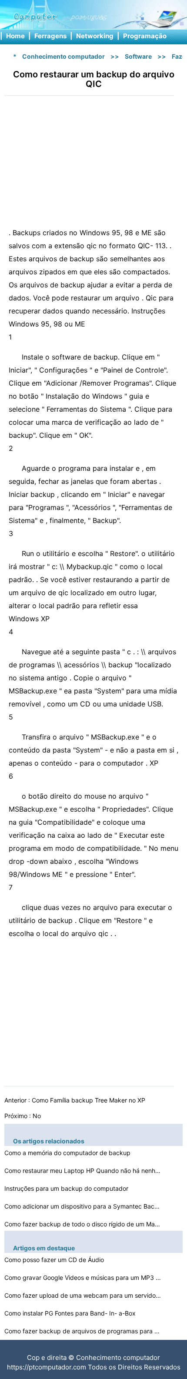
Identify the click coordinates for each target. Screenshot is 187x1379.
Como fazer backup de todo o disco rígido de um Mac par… (82, 1224)
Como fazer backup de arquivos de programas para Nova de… (82, 1331)
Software (138, 56)
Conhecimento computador (63, 56)
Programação (145, 36)
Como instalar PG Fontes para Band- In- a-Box (70, 1313)
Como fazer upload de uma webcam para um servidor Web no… (82, 1295)
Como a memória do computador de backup (68, 1152)
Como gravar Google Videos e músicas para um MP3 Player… (82, 1277)
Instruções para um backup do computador (67, 1188)
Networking (95, 36)
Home (15, 36)
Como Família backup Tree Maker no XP (89, 1100)
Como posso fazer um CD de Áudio (55, 1259)
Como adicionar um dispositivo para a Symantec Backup (82, 1206)
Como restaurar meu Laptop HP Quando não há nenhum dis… (82, 1170)
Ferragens (50, 36)
